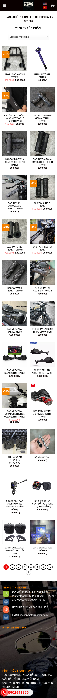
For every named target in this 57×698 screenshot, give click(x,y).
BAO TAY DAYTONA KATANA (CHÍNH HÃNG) (42, 118)
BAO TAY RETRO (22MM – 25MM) (15, 248)
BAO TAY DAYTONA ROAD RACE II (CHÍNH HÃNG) (15, 162)
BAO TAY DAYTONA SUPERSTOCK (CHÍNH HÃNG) (42, 162)
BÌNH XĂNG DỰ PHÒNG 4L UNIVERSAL (15, 460)
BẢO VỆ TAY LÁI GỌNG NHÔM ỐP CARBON (42, 330)
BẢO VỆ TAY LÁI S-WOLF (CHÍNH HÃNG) (42, 371)
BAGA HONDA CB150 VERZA (15, 75)
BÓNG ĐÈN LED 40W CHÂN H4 (42, 549)
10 (49, 566)
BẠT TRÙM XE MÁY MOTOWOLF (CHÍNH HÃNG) (42, 414)
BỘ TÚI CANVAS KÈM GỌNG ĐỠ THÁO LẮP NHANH (15, 550)
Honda (26, 17)
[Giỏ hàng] (53, 5)
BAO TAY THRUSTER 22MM (42, 248)
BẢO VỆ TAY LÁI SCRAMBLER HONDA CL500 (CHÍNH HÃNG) (14, 414)
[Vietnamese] (45, 7)
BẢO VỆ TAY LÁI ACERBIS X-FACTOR (42, 289)
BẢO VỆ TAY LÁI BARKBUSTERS (14, 330)
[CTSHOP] (28, 5)
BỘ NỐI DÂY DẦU (42, 457)
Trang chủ (11, 17)
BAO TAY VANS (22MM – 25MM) (15, 289)
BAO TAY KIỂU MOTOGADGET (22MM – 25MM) (15, 206)
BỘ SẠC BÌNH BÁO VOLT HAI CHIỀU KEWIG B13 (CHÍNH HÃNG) (15, 505)
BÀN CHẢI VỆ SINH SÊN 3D (42, 75)
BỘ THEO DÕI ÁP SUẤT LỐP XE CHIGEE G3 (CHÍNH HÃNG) (42, 504)
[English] (45, 3)
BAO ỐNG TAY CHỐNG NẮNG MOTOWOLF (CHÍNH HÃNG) (14, 118)
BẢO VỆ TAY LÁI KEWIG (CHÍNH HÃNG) (14, 371)
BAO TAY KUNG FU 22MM (42, 204)
